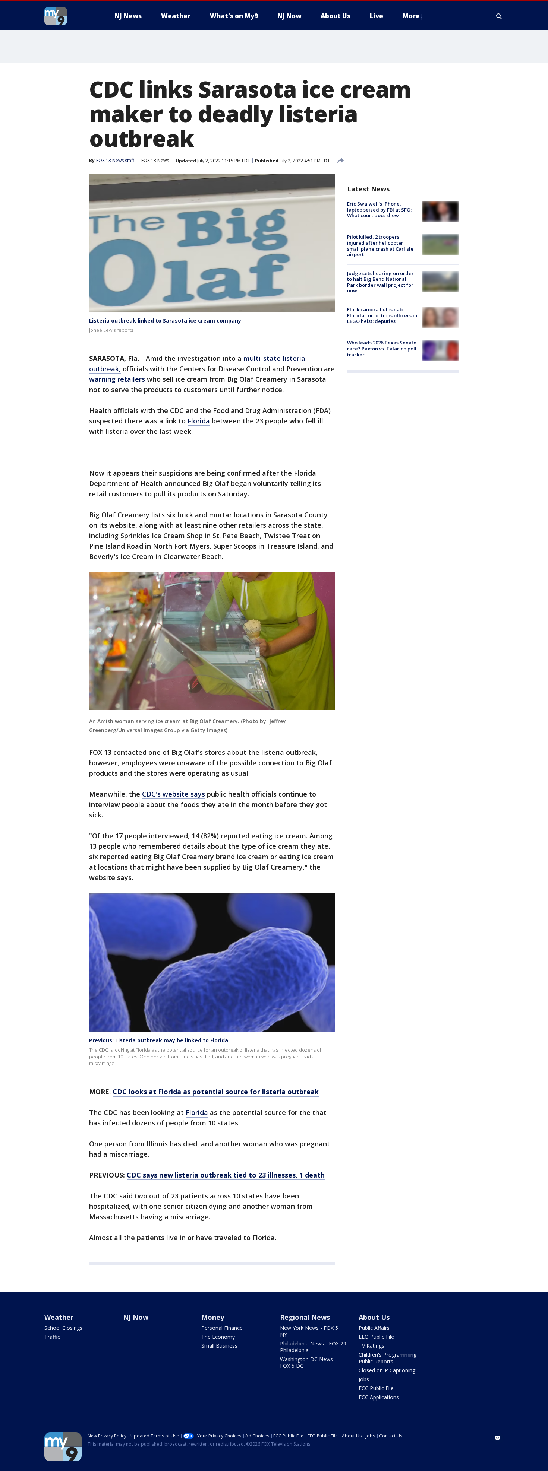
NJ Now (135, 1317)
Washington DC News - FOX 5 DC (308, 1362)
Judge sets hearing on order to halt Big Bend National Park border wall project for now (380, 282)
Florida (199, 420)
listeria (294, 358)
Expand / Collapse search (499, 16)
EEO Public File (376, 1336)
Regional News (305, 1317)
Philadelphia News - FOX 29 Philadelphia (313, 1347)
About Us (374, 1317)
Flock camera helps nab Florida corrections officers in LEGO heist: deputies (382, 315)
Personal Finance (222, 1327)
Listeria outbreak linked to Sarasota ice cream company (165, 320)
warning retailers (117, 379)
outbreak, (105, 368)
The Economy (218, 1336)
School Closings (63, 1327)
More (411, 16)
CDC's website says (173, 793)
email (498, 1438)
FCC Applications (379, 1397)
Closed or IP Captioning (387, 1370)
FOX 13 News (155, 160)
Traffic (52, 1336)
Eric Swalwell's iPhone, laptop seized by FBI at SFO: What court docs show (379, 209)
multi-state (262, 358)
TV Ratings (371, 1345)
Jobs (364, 1379)
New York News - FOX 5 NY (309, 1331)
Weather (58, 1317)
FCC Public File (376, 1388)
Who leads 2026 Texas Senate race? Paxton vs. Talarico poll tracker (381, 348)
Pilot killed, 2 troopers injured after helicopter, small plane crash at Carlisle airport (380, 245)
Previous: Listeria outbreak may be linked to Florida (158, 1040)
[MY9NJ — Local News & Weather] (69, 16)
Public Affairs (374, 1327)
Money (212, 1317)
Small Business (219, 1345)
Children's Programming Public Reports (387, 1358)
